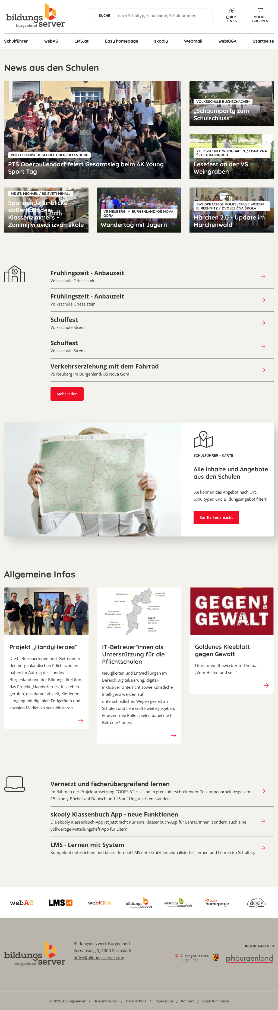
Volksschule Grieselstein (87, 276)
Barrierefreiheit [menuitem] (106, 1001)
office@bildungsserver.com (99, 957)
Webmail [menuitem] (193, 41)
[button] (260, 15)
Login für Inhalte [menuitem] (215, 1001)
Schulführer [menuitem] (16, 41)
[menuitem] (67, 1001)
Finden (205, 15)
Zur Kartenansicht (216, 517)
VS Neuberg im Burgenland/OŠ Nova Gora (104, 370)
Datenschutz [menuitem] (136, 1001)
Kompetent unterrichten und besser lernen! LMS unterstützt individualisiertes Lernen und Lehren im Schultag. (152, 848)
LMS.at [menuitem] (81, 41)
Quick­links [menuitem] (232, 19)
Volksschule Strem (67, 323)
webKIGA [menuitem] (227, 41)
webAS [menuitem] (51, 41)
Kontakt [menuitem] (187, 1001)
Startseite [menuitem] (263, 41)
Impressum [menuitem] (163, 1001)
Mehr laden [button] (67, 393)
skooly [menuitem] (161, 41)
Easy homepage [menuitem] (121, 41)
